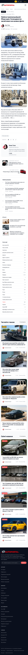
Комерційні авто (14, 267)
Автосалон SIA (14, 245)
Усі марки (3, 569)
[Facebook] (11, 140)
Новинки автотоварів (14, 277)
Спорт (14, 294)
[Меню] (25, 5)
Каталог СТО (4, 635)
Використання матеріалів (19, 650)
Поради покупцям (5, 595)
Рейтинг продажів (5, 581)
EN (20, 1)
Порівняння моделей (5, 574)
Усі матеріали (23, 322)
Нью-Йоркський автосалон (14, 282)
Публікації (3, 593)
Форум (2, 602)
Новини (14, 272)
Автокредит (3, 618)
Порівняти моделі (5, 623)
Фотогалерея (4, 576)
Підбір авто (3, 572)
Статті (2, 590)
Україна (14, 304)
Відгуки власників (5, 579)
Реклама (2, 652)
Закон (14, 262)
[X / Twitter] (13, 140)
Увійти (25, 1)
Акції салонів (14, 247)
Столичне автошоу (14, 297)
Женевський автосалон (14, 260)
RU (18, 1)
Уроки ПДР (14, 307)
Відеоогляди (4, 600)
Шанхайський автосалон (14, 311)
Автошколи (3, 637)
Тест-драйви (4, 597)
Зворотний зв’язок (9, 652)
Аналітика (14, 250)
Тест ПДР (3, 609)
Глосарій (3, 614)
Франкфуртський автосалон (14, 309)
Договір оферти (10, 650)
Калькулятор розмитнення (7, 616)
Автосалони (3, 632)
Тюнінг (3, 11)
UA (15, 1)
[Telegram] (8, 140)
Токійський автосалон (14, 299)
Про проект (3, 642)
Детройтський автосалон (14, 252)
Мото (14, 269)
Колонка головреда (14, 264)
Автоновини (4, 588)
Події (14, 289)
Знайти (23, 562)
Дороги (14, 255)
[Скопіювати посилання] (16, 140)
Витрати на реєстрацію (6, 621)
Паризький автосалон (14, 284)
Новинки (14, 274)
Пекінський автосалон (14, 287)
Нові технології (14, 279)
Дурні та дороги (14, 257)
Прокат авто (4, 639)
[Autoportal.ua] (8, 5)
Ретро (14, 292)
